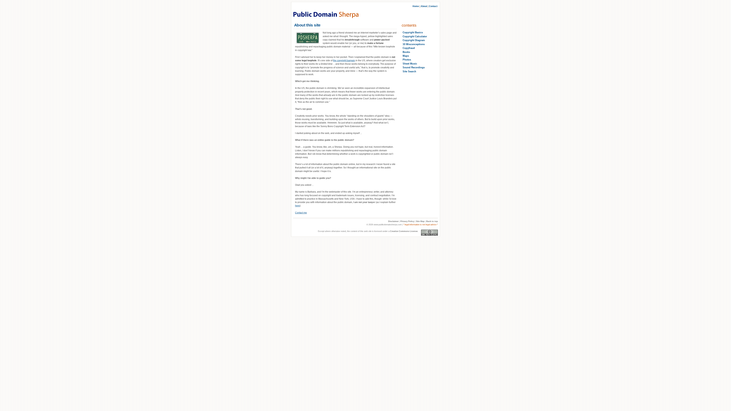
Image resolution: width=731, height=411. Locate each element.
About (424, 6)
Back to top (432, 221)
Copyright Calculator (415, 36)
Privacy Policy (407, 221)
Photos (407, 59)
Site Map (420, 221)
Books (406, 52)
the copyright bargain (344, 60)
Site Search (409, 71)
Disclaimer (393, 221)
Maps (406, 55)
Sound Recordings (414, 67)
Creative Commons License (404, 231)
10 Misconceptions (414, 44)
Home (416, 6)
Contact (433, 6)
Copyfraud (409, 48)
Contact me (301, 212)
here (297, 205)
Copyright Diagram (414, 40)
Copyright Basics (413, 32)
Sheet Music (410, 63)
